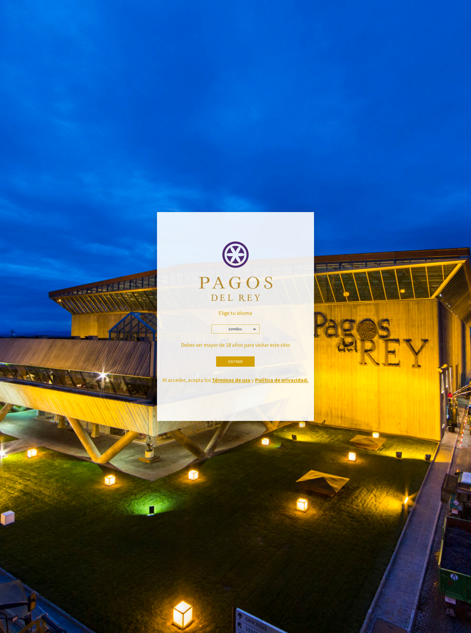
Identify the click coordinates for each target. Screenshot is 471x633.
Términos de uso (231, 380)
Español (235, 329)
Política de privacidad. (281, 380)
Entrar (235, 361)
